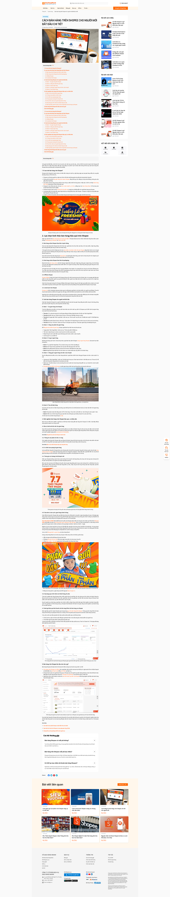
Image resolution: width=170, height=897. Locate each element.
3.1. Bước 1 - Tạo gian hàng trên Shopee (53, 81)
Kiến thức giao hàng (112, 859)
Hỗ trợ (79, 8)
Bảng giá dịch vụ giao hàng (54, 532)
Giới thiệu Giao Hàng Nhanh (47, 857)
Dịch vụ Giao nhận (67, 859)
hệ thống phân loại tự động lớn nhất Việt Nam (65, 522)
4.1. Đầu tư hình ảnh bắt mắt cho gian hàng (53, 93)
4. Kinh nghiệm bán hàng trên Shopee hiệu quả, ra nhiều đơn (58, 91)
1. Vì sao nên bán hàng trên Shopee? (52, 68)
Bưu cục (74, 8)
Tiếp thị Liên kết (61, 240)
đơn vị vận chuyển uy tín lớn (68, 186)
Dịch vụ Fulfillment (68, 861)
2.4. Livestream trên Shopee (51, 77)
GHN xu (43, 864)
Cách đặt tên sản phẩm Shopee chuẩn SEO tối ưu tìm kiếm (55, 725)
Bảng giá (68, 8)
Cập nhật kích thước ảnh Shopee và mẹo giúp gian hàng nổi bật (56, 728)
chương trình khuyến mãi (62, 189)
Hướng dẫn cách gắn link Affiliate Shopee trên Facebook (118, 53)
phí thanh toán (55, 671)
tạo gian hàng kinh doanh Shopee (61, 179)
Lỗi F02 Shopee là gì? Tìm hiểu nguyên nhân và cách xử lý (118, 122)
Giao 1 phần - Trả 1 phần (51, 541)
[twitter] (51, 775)
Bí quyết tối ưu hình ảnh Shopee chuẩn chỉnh (56, 434)
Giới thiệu (45, 8)
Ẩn (52, 65)
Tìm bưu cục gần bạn (73, 874)
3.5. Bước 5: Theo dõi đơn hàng (51, 89)
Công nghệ (44, 861)
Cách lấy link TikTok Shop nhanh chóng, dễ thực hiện (118, 102)
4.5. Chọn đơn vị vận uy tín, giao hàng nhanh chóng (55, 100)
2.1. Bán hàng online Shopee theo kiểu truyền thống (55, 72)
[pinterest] (54, 775)
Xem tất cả (121, 784)
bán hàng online (53, 263)
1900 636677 (124, 3)
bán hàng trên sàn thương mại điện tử (61, 238)
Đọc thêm (45, 813)
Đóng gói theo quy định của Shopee (51, 366)
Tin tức (86, 8)
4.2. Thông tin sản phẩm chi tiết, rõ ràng (53, 95)
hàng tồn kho (63, 255)
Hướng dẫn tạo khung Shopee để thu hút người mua (54, 731)
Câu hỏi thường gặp (49, 108)
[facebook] (49, 775)
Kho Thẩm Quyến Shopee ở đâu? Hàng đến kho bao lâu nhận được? (55, 836)
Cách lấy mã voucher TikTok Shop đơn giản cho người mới (118, 92)
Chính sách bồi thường (90, 859)
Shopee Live (45, 290)
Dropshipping (48, 240)
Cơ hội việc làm (45, 866)
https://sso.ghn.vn (71, 590)
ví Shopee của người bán (67, 674)
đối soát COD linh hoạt (52, 539)
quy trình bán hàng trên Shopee (74, 611)
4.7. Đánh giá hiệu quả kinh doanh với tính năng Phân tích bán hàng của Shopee (61, 104)
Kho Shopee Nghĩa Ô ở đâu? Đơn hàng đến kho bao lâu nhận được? (84, 836)
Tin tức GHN (110, 857)
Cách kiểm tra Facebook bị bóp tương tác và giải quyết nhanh (118, 43)
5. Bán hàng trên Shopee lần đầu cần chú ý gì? (55, 106)
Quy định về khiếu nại (90, 861)
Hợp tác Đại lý (60, 8)
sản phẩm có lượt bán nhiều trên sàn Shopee (74, 250)
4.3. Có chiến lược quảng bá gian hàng (53, 97)
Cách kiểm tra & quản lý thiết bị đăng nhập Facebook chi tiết (118, 63)
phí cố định (63, 671)
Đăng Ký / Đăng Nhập (120, 8)
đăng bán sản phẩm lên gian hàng (51, 327)
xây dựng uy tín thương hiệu (62, 432)
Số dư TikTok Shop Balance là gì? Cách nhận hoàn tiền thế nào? (117, 81)
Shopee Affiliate (45, 277)
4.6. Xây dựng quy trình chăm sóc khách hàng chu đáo (56, 102)
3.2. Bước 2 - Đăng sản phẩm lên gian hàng (54, 83)
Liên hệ (43, 868)
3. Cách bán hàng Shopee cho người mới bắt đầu (55, 80)
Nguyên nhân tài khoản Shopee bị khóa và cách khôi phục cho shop (114, 836)
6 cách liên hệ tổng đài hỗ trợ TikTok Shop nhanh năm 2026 (118, 112)
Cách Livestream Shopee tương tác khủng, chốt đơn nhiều (84, 809)
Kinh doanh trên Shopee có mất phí (51, 669)
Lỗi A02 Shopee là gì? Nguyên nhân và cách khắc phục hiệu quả (118, 23)
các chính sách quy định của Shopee (71, 676)
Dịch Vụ (52, 8)
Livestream (54, 240)
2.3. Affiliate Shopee (49, 76)
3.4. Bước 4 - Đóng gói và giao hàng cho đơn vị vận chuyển (57, 87)
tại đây (61, 415)
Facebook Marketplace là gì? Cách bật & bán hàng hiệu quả (118, 33)
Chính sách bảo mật (90, 864)
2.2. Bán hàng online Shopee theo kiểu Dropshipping (56, 74)
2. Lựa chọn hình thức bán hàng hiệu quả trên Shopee (56, 70)
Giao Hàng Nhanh (87, 186)
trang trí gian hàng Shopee (83, 340)
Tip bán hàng (110, 861)
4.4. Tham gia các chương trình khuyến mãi (54, 99)
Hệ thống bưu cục (45, 859)
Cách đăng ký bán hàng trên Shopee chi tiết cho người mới (113, 809)
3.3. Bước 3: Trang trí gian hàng (51, 85)
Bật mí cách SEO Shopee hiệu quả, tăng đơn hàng (57, 444)
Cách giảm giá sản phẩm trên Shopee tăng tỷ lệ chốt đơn (55, 809)
